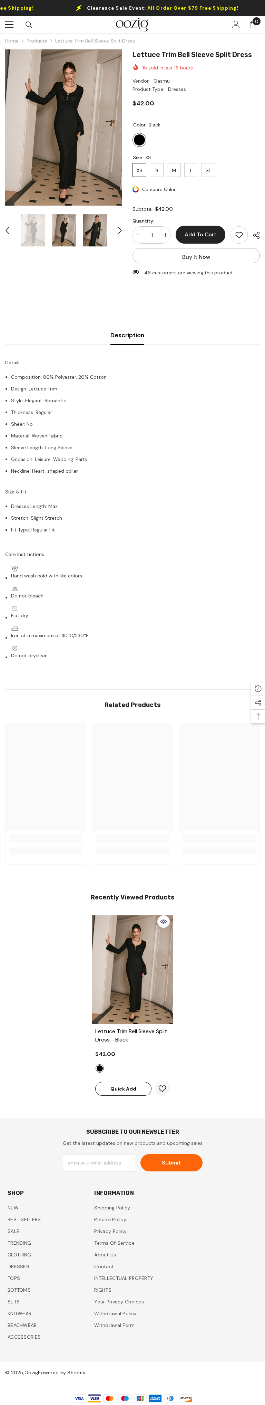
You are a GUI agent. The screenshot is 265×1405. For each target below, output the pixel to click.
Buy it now (196, 257)
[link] (45, 838)
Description (127, 335)
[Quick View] (163, 921)
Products (37, 41)
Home (12, 41)
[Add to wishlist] (239, 235)
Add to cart (200, 234)
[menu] (9, 24)
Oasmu (162, 81)
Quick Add (123, 1089)
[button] (7, 230)
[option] (63, 127)
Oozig (31, 1372)
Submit (171, 1162)
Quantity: (143, 221)
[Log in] (236, 24)
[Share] (254, 235)
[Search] (29, 25)
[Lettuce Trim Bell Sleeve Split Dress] (132, 969)
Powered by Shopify (62, 1372)
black (100, 1068)
